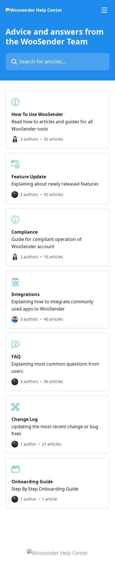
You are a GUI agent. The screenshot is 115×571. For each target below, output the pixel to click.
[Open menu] (104, 10)
